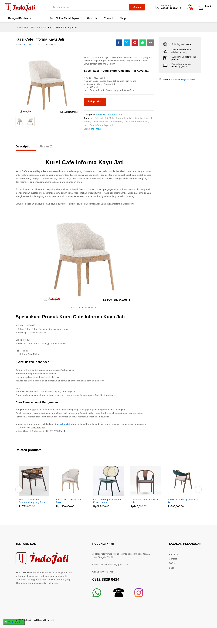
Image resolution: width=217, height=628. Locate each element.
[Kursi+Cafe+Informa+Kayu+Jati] (127, 42)
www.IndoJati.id (65, 424)
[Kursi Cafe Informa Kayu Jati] (119, 42)
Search (137, 7)
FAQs (172, 563)
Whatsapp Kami (15, 622)
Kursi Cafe (117, 114)
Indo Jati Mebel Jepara (111, 118)
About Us (91, 18)
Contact (108, 18)
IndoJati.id (28, 44)
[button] (30, 494)
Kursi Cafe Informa (112, 121)
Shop (123, 18)
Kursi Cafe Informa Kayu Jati (98, 125)
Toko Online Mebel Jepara (64, 18)
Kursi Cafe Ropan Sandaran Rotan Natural (107, 501)
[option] (34, 489)
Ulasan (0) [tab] (46, 146)
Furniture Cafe (103, 114)
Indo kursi (129, 118)
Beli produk (95, 101)
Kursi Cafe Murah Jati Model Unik (144, 501)
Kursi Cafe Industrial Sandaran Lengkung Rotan (32, 501)
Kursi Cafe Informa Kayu (135, 121)
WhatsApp (166, 5)
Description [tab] (24, 146)
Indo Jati (94, 118)
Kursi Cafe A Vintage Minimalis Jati (183, 501)
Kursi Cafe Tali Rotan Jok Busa (68, 501)
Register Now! (188, 79)
